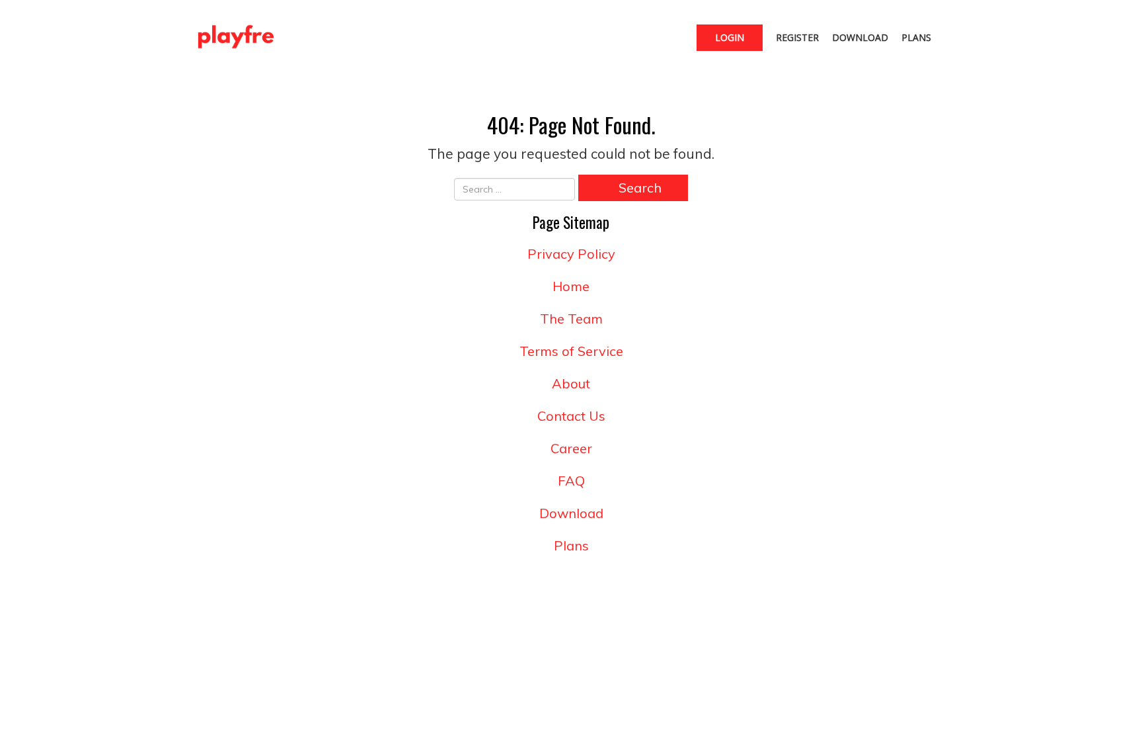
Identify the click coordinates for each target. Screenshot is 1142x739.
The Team (571, 318)
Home (571, 286)
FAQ (571, 480)
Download (860, 37)
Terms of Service (571, 351)
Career (571, 448)
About (571, 383)
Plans (916, 37)
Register (797, 37)
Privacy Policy (571, 253)
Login (729, 37)
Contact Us (571, 416)
